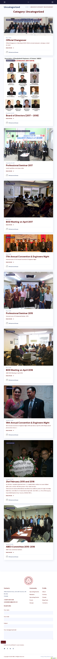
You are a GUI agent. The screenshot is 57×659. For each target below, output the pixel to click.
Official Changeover (16, 40)
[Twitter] (4, 648)
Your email (6, 616)
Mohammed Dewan (13, 52)
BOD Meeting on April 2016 (19, 370)
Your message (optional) (10, 630)
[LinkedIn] (10, 648)
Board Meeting (10, 19)
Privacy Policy (44, 656)
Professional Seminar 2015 (19, 313)
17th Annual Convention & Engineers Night (27, 256)
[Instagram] (13, 648)
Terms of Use (50, 656)
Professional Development (13, 131)
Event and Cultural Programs (23, 19)
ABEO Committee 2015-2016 (20, 546)
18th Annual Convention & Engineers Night (27, 422)
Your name (6, 610)
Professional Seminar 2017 (19, 165)
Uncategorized (36, 19)
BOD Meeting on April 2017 (19, 221)
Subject (6, 623)
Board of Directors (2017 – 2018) (22, 115)
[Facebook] (7, 648)
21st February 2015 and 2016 (20, 481)
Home (27, 7)
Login (52, 2)
